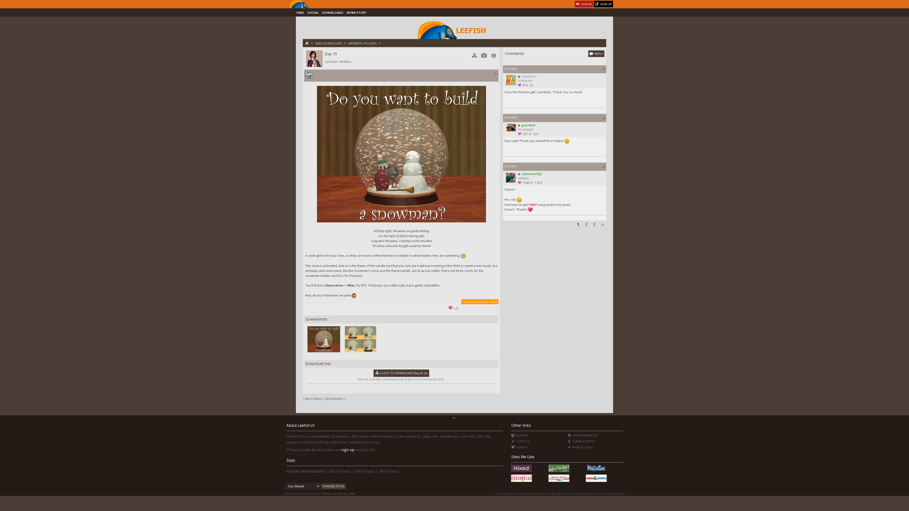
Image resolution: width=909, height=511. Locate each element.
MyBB (302, 493)
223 (535, 134)
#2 (603, 69)
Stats (290, 460)
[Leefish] (454, 29)
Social (313, 12)
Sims (300, 12)
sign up (347, 449)
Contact (522, 441)
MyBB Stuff (356, 12)
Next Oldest (313, 398)
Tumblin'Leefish (583, 441)
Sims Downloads (328, 43)
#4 (603, 166)
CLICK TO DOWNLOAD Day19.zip (404, 373)
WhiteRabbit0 (313, 471)
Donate (521, 447)
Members (521, 435)
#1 (496, 73)
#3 (603, 118)
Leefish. (342, 493)
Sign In (586, 4)
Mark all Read (582, 447)
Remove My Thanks (485, 302)
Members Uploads (362, 43)
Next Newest (334, 398)
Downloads (332, 12)
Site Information (585, 435)
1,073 (538, 183)
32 (531, 85)
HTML (352, 493)
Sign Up (605, 4)
